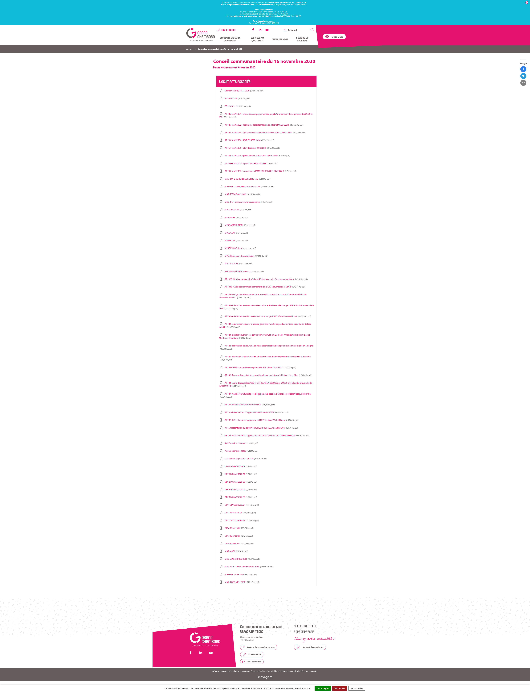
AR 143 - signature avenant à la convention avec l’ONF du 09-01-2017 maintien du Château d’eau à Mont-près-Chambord (264, 336)
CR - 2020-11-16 (237, 106)
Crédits (262, 671)
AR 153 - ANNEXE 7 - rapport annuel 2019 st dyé (251, 163)
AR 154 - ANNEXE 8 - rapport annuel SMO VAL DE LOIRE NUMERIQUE (260, 171)
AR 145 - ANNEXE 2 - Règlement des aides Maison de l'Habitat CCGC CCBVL (263, 124)
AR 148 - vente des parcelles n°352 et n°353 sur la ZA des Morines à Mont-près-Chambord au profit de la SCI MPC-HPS (265, 384)
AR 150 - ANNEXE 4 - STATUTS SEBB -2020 (249, 140)
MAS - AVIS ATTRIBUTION (241, 558)
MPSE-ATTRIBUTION (239, 225)
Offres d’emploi (305, 626)
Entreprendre (280, 39)
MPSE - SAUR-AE (237, 209)
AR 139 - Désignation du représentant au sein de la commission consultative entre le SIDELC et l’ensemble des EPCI (262, 296)
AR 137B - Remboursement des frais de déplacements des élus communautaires (265, 279)
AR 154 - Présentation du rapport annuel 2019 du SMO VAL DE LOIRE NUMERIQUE (266, 435)
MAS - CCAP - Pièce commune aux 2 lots (248, 566)
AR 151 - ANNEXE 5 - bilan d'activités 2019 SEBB (251, 147)
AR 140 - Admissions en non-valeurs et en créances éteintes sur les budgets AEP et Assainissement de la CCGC (266, 307)
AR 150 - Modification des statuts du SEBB (249, 404)
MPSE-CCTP (236, 240)
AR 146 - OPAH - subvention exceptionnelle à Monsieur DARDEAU (259, 367)
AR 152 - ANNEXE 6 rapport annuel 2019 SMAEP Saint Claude (256, 155)
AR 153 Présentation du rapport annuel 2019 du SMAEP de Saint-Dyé (261, 427)
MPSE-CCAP (235, 232)
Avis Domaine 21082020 (241, 443)
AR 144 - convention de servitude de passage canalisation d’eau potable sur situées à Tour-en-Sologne (266, 347)
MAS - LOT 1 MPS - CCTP (241, 582)
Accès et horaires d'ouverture (261, 647)
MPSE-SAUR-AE (238, 263)
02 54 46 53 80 (254, 654)
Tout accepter (323, 688)
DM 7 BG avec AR (238, 535)
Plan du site (234, 671)
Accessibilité (272, 671)
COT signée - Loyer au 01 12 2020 (245, 458)
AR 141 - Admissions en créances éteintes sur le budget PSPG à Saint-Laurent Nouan (267, 316)
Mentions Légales (249, 671)
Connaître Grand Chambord (230, 39)
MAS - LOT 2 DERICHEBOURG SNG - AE (247, 178)
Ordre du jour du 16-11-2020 (243, 90)
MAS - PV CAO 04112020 (241, 194)
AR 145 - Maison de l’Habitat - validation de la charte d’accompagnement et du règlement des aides (265, 358)
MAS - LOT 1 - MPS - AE (240, 574)
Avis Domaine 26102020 (241, 450)
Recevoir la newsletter (312, 647)
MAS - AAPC (236, 551)
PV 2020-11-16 (236, 98)
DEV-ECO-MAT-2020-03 (240, 481)
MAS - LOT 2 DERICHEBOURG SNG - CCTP (248, 186)
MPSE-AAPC (236, 217)
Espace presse (304, 632)
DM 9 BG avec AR (238, 543)
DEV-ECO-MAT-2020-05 (240, 497)
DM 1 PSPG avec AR (239, 512)
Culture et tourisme (302, 39)
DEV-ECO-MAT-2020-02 (240, 474)
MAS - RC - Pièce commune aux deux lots (248, 201)
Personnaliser (356, 688)
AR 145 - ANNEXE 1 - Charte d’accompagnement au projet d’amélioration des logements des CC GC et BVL (265, 115)
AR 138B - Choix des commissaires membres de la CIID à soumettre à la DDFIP (264, 286)
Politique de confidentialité (291, 671)
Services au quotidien (257, 39)
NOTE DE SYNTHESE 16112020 (243, 271)
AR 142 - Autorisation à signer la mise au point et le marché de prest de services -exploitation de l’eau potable (265, 325)
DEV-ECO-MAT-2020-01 (240, 466)
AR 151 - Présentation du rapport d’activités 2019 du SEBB (256, 412)
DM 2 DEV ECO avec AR (241, 520)
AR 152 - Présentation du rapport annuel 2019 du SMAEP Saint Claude (261, 420)
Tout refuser (339, 688)
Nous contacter (253, 661)
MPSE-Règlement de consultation (245, 255)
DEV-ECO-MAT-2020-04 (240, 489)
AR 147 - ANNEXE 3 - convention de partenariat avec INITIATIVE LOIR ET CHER (264, 132)
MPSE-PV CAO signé (240, 248)
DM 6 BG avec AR (238, 528)
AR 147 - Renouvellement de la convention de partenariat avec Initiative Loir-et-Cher (268, 375)
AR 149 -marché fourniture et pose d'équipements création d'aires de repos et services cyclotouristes (265, 395)
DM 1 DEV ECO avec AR (241, 504)
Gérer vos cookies (219, 671)
